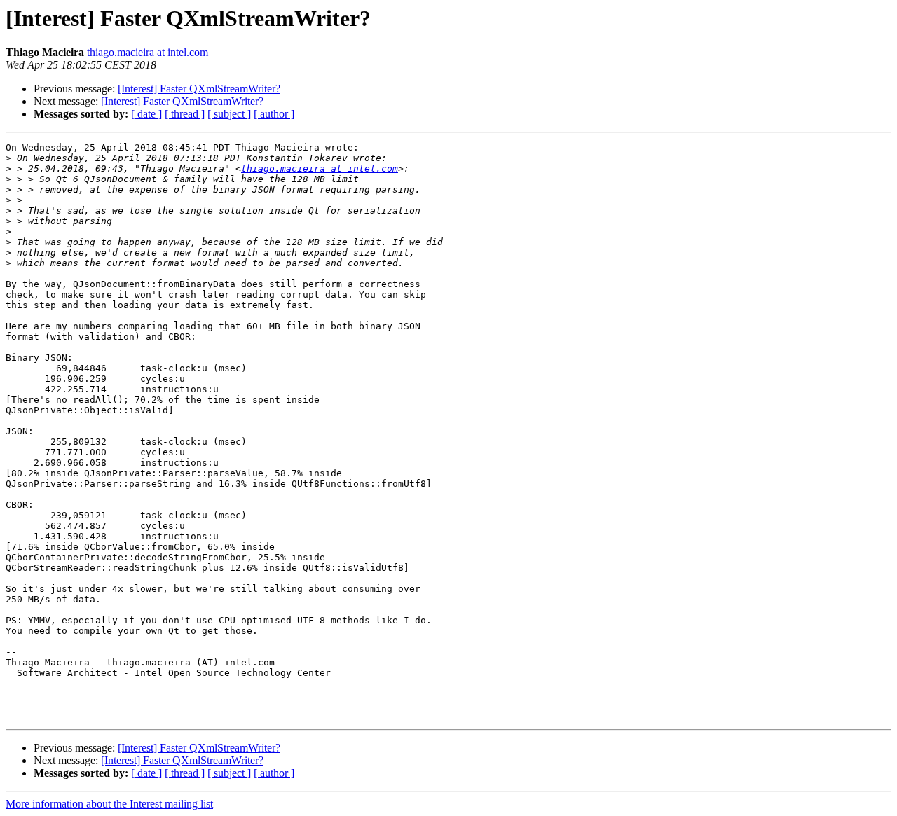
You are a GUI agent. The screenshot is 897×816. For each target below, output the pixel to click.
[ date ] (146, 114)
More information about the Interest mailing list (109, 804)
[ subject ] (229, 114)
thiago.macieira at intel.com (147, 52)
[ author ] (274, 114)
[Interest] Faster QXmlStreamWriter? (199, 89)
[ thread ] (185, 114)
